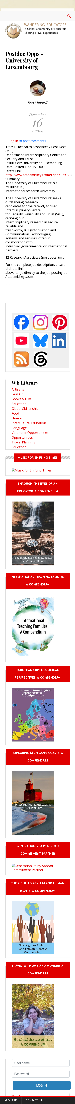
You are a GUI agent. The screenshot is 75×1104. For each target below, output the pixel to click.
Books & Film (21, 399)
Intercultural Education (29, 423)
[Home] (37, 30)
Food (15, 413)
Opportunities (22, 437)
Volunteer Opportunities (30, 432)
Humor (17, 418)
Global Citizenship (25, 408)
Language (19, 428)
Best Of (17, 394)
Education (19, 404)
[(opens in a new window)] (21, 322)
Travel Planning (23, 442)
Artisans (18, 389)
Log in (13, 141)
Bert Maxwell (37, 103)
